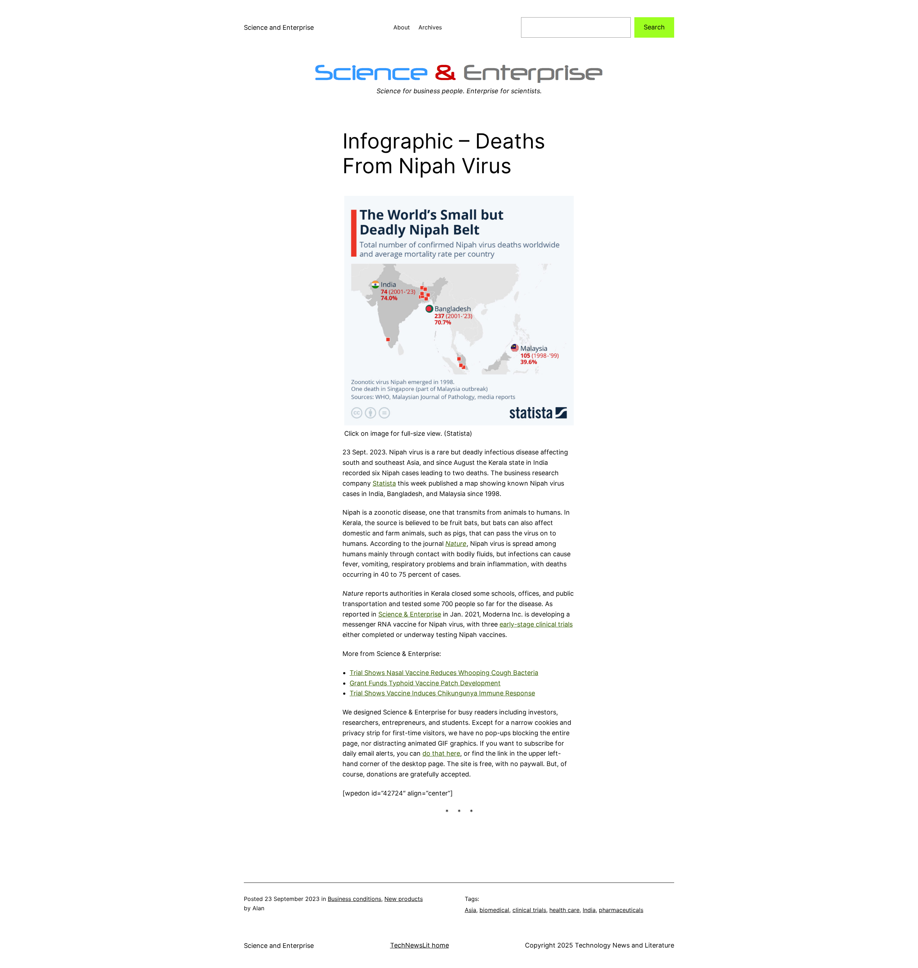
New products (403, 898)
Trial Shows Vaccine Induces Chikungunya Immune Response (442, 693)
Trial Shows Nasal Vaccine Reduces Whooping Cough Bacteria (444, 672)
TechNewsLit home (419, 945)
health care (564, 909)
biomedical (494, 909)
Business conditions (354, 898)
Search (654, 27)
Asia (470, 909)
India (589, 909)
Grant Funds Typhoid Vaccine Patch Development (425, 683)
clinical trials (529, 909)
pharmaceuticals (621, 909)
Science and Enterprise (279, 27)
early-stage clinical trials (536, 624)
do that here (441, 753)
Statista (384, 483)
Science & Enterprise (409, 614)
